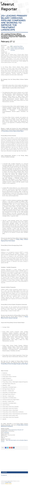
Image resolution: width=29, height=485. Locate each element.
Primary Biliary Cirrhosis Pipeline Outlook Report (13, 131)
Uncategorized (4, 475)
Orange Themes (8, 482)
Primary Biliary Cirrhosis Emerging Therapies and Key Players (14, 363)
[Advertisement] (11, 461)
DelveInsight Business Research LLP (15, 429)
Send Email (6, 432)
